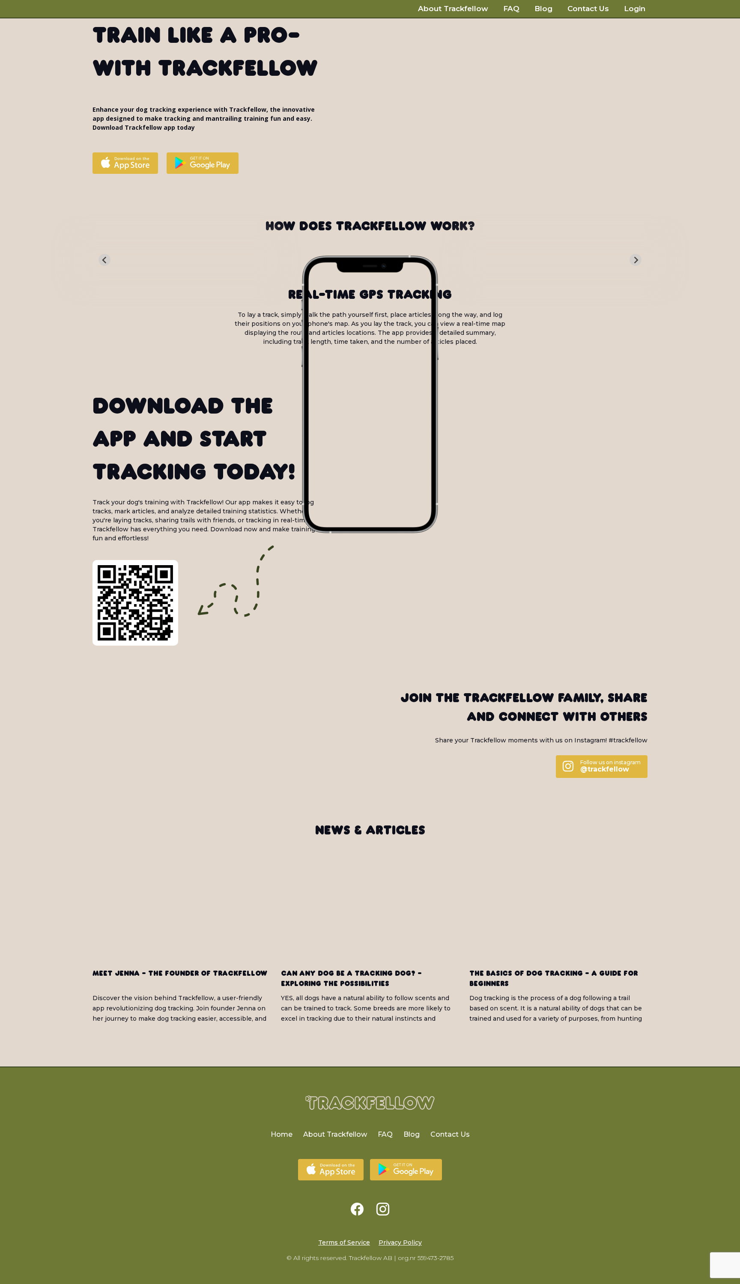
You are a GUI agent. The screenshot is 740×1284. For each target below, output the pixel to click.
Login (634, 8)
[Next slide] (636, 260)
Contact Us (588, 8)
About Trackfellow (453, 8)
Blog (543, 8)
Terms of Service (344, 1242)
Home (281, 1134)
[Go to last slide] (104, 260)
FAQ (511, 8)
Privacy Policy (400, 1242)
